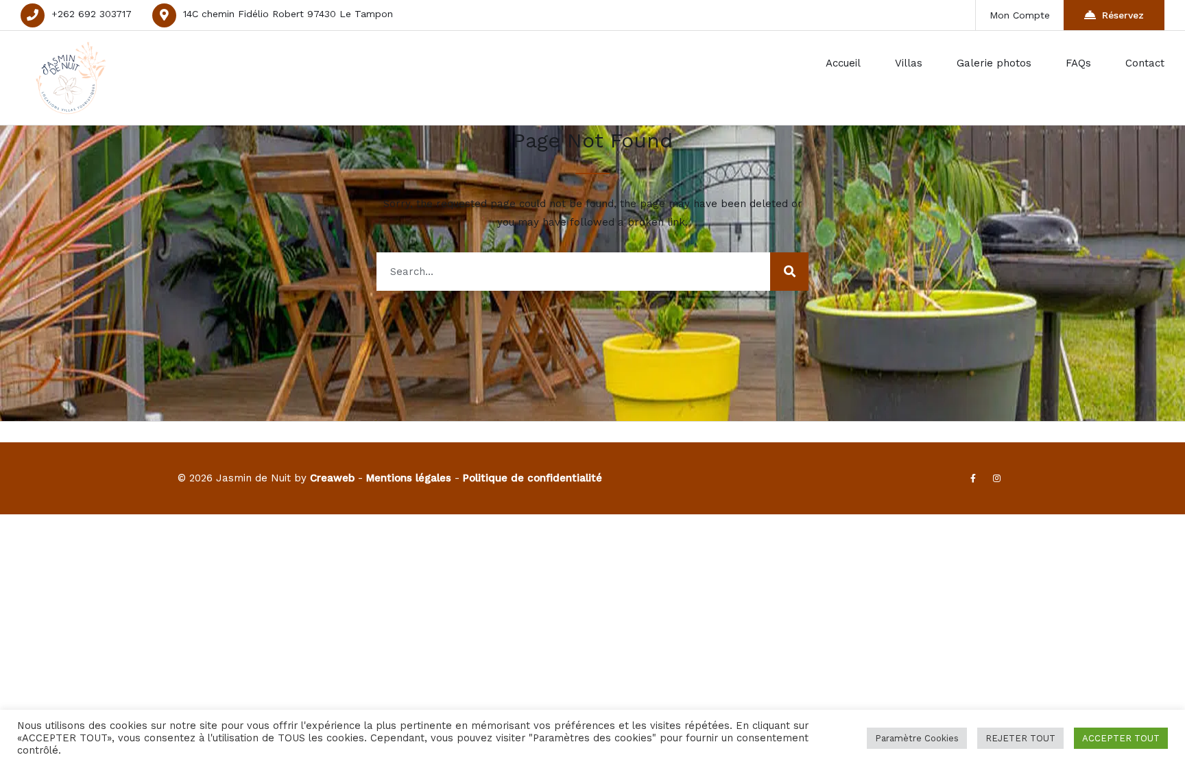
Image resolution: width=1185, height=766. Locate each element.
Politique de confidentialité (532, 478)
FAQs (1078, 63)
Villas (908, 63)
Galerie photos (994, 63)
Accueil (843, 63)
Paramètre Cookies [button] (917, 738)
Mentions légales (408, 478)
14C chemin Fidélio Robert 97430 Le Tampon (288, 13)
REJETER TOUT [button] (1020, 738)
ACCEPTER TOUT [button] (1121, 738)
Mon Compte (1020, 15)
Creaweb (332, 478)
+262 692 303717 (91, 13)
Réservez (1123, 15)
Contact (1144, 63)
